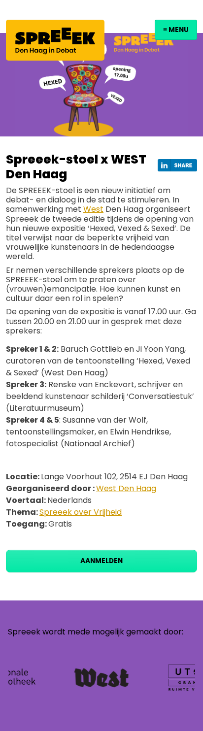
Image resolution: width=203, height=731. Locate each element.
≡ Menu (176, 29)
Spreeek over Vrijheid (80, 512)
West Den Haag (126, 488)
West (93, 209)
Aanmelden (101, 560)
